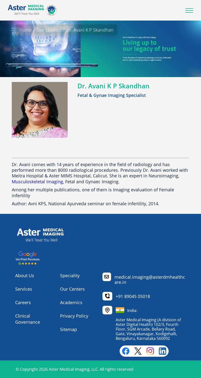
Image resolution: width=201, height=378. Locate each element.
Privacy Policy (74, 316)
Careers (23, 302)
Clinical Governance (27, 319)
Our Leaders (49, 30)
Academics (71, 302)
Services (23, 289)
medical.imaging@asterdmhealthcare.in (149, 279)
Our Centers (72, 289)
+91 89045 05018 (133, 296)
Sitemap (68, 329)
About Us (24, 275)
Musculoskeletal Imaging (37, 181)
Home (25, 30)
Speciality (70, 275)
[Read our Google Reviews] (27, 263)
